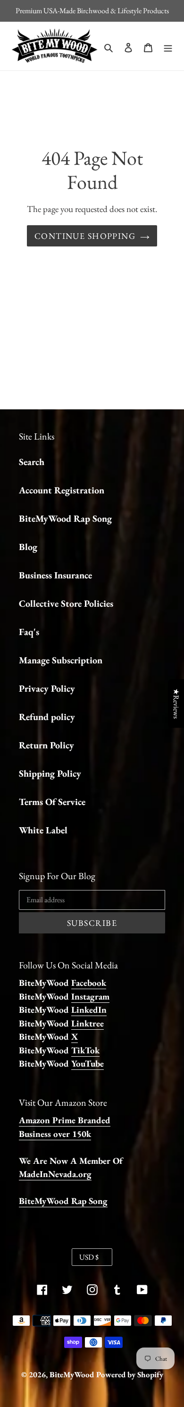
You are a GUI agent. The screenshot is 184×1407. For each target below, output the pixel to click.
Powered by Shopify (129, 1374)
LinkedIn (89, 1010)
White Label (43, 830)
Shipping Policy (50, 773)
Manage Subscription (60, 660)
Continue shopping (84, 235)
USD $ (89, 1257)
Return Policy (46, 745)
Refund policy (47, 717)
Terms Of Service (52, 802)
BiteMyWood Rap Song (65, 518)
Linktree (87, 1023)
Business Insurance (55, 575)
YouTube (87, 1063)
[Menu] (168, 46)
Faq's (29, 632)
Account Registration (61, 490)
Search (31, 462)
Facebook (88, 983)
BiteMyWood (72, 1374)
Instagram (90, 996)
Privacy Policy (47, 688)
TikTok (85, 1050)
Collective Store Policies (66, 603)
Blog (28, 547)
